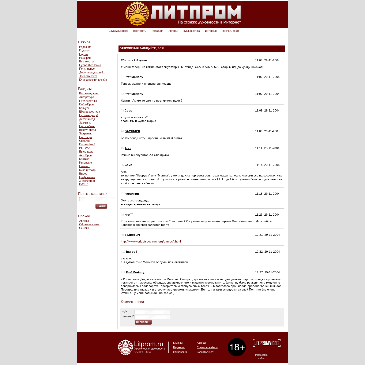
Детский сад (87, 119)
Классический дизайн (93, 79)
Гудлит (83, 54)
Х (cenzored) (87, 180)
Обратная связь (89, 224)
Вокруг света (87, 129)
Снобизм (84, 140)
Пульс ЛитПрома (90, 65)
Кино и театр (87, 170)
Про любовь (87, 126)
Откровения (180, 352)
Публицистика (191, 30)
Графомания (87, 177)
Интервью (211, 30)
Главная (178, 342)
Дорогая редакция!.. (92, 72)
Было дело (86, 151)
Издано (84, 50)
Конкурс (84, 108)
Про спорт (85, 137)
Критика (84, 159)
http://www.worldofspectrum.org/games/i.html (151, 241)
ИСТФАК (84, 148)
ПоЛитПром (86, 104)
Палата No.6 (87, 144)
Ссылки (84, 228)
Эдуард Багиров (118, 30)
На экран (85, 57)
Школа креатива (89, 111)
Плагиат (84, 166)
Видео (83, 173)
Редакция (157, 30)
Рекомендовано (89, 93)
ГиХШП (83, 184)
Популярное (87, 68)
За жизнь (85, 122)
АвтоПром (85, 155)
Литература (86, 97)
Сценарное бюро (207, 347)
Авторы (173, 30)
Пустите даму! (88, 115)
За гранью (85, 133)
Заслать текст (230, 30)
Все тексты (140, 30)
